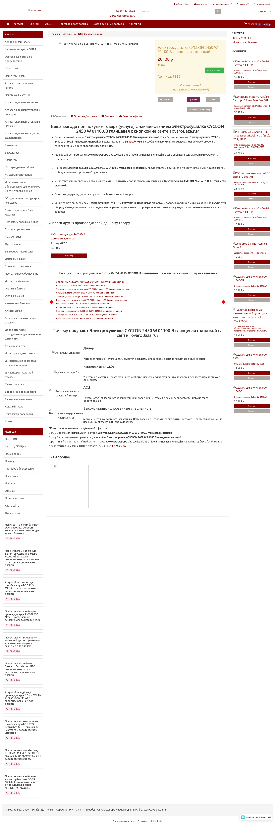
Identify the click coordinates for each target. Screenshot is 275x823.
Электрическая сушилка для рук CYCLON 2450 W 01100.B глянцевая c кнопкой (92, 289)
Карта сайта (12, 505)
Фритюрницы (13, 244)
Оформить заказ (262, 4)
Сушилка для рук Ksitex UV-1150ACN (251, 286)
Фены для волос (14, 384)
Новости (10, 483)
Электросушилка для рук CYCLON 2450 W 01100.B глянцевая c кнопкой (89, 296)
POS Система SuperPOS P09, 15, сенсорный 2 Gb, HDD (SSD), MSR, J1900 (249, 147)
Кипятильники (13, 310)
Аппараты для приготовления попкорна (23, 112)
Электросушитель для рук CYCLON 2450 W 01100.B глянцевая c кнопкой (90, 282)
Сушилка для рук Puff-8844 (63, 239)
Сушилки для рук (15, 346)
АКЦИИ (50, 23)
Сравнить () (243, 4)
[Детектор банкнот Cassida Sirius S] (252, 245)
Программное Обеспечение (21, 273)
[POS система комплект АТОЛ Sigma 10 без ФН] (252, 175)
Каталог (18, 23)
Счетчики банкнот (15, 288)
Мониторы (11, 68)
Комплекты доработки (19, 414)
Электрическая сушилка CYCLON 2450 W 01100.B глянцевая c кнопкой (89, 311)
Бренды (35, 23)
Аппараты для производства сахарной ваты (22, 135)
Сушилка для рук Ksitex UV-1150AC (250, 397)
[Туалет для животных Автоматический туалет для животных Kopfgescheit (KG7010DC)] (252, 315)
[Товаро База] (34, 10)
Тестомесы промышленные (21, 221)
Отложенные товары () (222, 4)
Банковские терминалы (19, 251)
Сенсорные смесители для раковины (21, 320)
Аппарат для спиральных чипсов (20, 85)
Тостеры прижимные (17, 229)
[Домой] (7, 24)
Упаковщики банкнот (17, 303)
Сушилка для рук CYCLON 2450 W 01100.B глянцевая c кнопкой (85, 293)
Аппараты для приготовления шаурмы (23, 123)
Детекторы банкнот (17, 281)
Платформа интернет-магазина (125, 821)
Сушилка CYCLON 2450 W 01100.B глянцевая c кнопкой (81, 285)
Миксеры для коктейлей (19, 167)
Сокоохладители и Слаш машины (19, 212)
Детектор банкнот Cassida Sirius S (250, 253)
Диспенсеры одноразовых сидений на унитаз (21, 363)
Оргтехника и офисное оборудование (18, 59)
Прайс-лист (11, 476)
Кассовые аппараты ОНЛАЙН (22, 49)
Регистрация (201, 4)
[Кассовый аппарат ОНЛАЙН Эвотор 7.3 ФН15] (252, 210)
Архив (8, 421)
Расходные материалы (18, 399)
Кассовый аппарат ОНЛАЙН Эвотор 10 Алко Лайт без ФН (252, 107)
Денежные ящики (15, 258)
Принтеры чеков (14, 75)
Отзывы (10, 490)
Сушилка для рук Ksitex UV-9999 (249, 364)
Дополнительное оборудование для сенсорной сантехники (23, 334)
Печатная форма (132, 116)
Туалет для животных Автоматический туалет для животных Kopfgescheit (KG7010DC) (251, 328)
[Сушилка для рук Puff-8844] (69, 234)
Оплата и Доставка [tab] (85, 116)
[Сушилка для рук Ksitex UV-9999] (252, 356)
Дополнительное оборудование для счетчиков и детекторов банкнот (22, 186)
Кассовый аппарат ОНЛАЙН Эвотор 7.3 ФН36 (250, 72)
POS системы (13, 236)
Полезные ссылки (15, 498)
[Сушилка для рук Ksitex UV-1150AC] (252, 389)
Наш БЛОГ (11, 439)
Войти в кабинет (182, 4)
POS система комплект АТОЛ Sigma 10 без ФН (251, 183)
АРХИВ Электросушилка (88, 34)
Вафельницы (12, 152)
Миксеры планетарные (18, 174)
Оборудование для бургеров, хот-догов (22, 200)
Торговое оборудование (74, 23)
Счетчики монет (14, 295)
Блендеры (11, 159)
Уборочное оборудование (21, 391)
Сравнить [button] (193, 100)
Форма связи (12, 513)
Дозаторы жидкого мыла (20, 353)
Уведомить (165, 100)
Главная (55, 34)
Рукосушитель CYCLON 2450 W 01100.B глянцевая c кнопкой (84, 318)
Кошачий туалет (14, 406)
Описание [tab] (60, 116)
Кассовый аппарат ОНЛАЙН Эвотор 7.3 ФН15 (250, 219)
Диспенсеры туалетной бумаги (19, 374)
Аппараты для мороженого (21, 102)
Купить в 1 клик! (214, 70)
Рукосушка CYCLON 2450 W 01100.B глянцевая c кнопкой (82, 304)
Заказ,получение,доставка (108, 23)
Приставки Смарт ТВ (17, 94)
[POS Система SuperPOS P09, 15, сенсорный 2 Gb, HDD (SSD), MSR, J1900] (252, 135)
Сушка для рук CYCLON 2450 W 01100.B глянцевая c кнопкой (84, 307)
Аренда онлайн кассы (17, 41)
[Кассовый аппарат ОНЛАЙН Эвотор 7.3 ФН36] (252, 63)
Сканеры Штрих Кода (18, 266)
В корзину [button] (69, 256)
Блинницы (11, 145)
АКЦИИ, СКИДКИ (15, 446)
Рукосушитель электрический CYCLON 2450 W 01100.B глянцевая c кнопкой (91, 300)
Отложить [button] (213, 100)
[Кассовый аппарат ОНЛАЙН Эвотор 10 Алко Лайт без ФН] (252, 98)
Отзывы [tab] (109, 116)
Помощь (10, 461)
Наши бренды (13, 453)
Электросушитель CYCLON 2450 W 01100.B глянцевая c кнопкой (86, 315)
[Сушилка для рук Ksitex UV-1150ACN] (252, 278)
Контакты (135, 23)
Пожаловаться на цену (199, 109)
